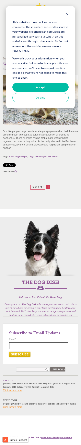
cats (31, 403)
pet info (51, 403)
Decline (40, 97)
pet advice (42, 403)
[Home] (40, 287)
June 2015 (58, 383)
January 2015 (9, 383)
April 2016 (37, 386)
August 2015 (69, 383)
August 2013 (48, 386)
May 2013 (47, 383)
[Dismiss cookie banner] (67, 14)
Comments (8, 171)
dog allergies (21, 156)
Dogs (31, 156)
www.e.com (56, 437)
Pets (35, 403)
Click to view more (12, 390)
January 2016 (9, 386)
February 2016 (24, 386)
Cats (11, 156)
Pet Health (53, 156)
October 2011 (35, 383)
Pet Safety (61, 403)
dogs (10, 403)
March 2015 (23, 383)
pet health (71, 403)
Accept (40, 87)
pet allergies (41, 156)
